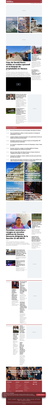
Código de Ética (19, 399)
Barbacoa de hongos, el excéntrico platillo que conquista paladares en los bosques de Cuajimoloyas (23, 26)
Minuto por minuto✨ (11, 127)
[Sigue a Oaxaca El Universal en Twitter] (35, 384)
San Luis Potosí (18, 386)
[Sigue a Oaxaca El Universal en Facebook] (33, 384)
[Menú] (41, 1)
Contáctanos (14, 399)
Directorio (9, 399)
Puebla (17, 388)
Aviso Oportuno (26, 388)
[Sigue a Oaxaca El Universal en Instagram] (36, 384)
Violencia (24, 399)
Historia (19, 400)
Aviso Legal (32, 399)
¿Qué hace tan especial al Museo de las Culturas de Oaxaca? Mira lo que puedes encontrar (36, 27)
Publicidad (28, 399)
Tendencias (9, 390)
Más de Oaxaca (9, 19)
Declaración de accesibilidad (25, 400)
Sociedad (8, 386)
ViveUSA (25, 386)
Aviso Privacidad (37, 399)
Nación (8, 389)
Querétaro (17, 387)
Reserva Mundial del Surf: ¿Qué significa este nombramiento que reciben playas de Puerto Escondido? (11, 26)
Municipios (8, 387)
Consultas (26, 390)
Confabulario (26, 387)
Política (8, 388)
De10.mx (25, 389)
